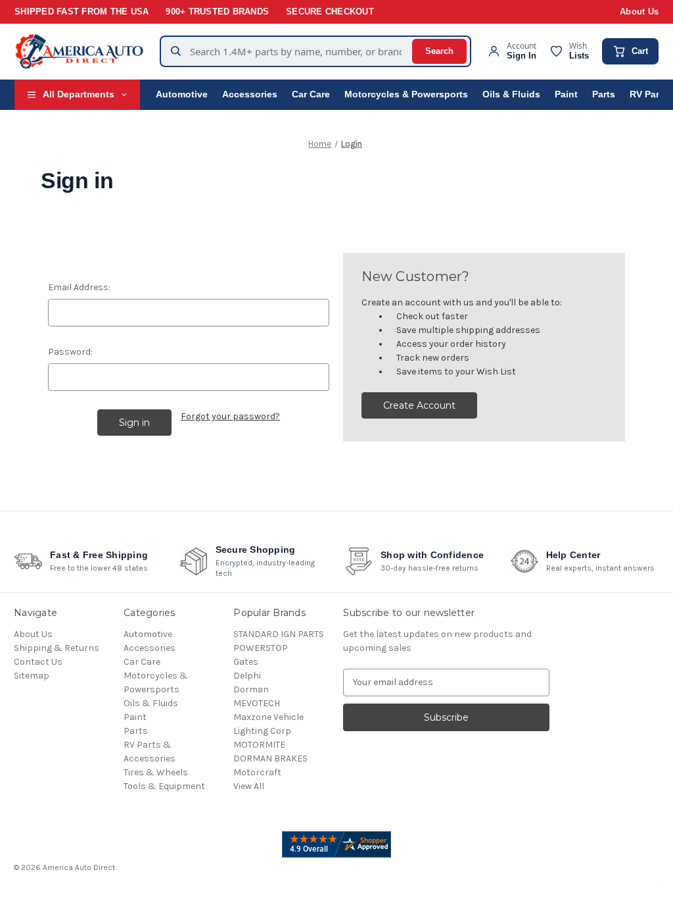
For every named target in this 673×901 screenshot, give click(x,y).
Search (439, 51)
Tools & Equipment (164, 786)
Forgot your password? (230, 416)
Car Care (311, 94)
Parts (603, 94)
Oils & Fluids (511, 94)
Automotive (182, 94)
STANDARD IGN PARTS (278, 634)
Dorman (251, 689)
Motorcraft (257, 772)
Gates (245, 661)
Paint (566, 94)
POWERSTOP (260, 648)
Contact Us (38, 661)
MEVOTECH (256, 703)
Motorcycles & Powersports (406, 94)
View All (248, 786)
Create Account (419, 405)
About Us (639, 11)
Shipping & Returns (56, 648)
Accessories (249, 94)
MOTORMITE (259, 744)
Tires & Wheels (156, 772)
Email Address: (79, 287)
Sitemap (31, 675)
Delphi (247, 675)
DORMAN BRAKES (270, 758)
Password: (70, 351)
